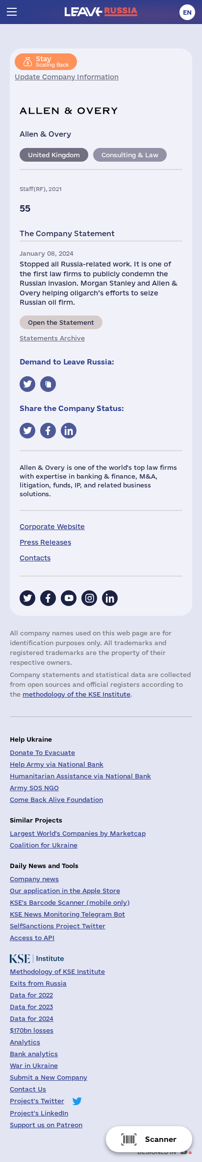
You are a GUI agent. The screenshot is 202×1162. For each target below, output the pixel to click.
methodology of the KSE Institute (76, 694)
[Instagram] (89, 598)
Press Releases (45, 542)
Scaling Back (52, 61)
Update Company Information (67, 77)
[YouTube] (68, 598)
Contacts (35, 558)
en (187, 12)
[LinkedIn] (110, 598)
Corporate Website (52, 527)
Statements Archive (52, 338)
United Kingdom (54, 154)
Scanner (161, 1139)
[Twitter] (27, 598)
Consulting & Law (129, 154)
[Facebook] (48, 598)
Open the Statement (61, 322)
